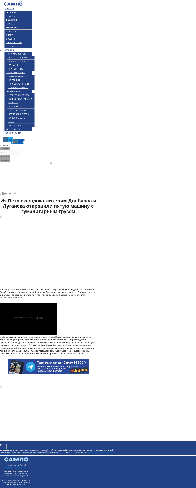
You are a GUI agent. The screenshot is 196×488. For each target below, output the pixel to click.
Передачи (9, 50)
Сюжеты (10, 16)
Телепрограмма (13, 133)
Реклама (24, 467)
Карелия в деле (16, 118)
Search (5, 149)
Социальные (13, 91)
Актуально (12, 12)
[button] (5, 145)
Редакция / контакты (12, 467)
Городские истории (19, 84)
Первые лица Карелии (20, 99)
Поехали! (13, 106)
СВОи (11, 122)
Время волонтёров (18, 114)
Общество (11, 20)
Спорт (9, 35)
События (11, 39)
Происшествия (14, 43)
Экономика (12, 27)
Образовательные (15, 73)
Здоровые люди (17, 110)
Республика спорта (19, 95)
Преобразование (17, 76)
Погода (10, 46)
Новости (9, 9)
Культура (11, 31)
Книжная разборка (18, 88)
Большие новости (18, 61)
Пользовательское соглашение (97, 452)
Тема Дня (13, 65)
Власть (10, 24)
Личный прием (16, 69)
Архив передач (13, 129)
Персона (13, 103)
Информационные (16, 54)
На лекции (14, 80)
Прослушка (14, 125)
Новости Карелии (18, 57)
